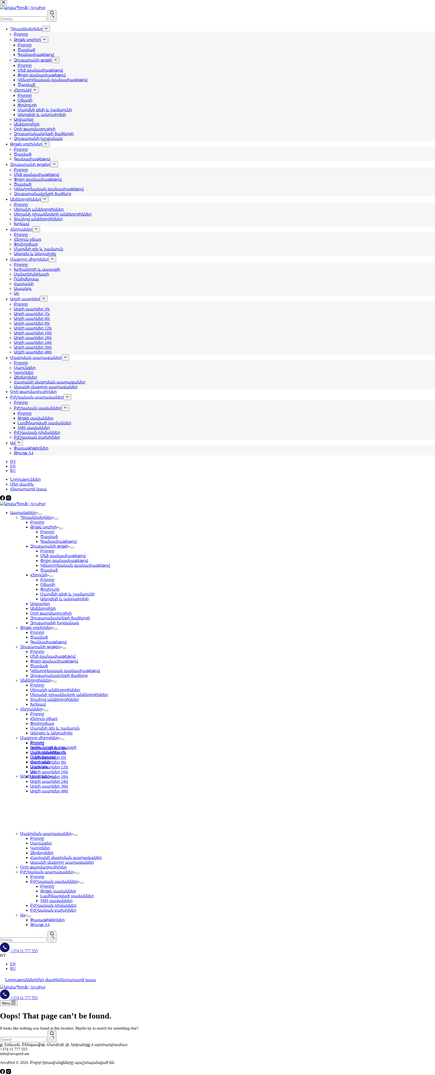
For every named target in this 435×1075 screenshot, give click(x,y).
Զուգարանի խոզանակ (54, 623)
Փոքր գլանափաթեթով (64, 560)
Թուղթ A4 (40, 924)
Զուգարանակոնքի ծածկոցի (60, 618)
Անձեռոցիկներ (35, 680)
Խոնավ (38, 704)
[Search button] (52, 937)
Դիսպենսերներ (36, 517)
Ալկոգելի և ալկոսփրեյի (64, 599)
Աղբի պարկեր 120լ (49, 767)
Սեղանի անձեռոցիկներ (55, 690)
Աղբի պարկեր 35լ (48, 753)
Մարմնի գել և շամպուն (55, 728)
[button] (217, 955)
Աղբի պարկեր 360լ (49, 786)
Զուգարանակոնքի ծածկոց (59, 675)
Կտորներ (40, 848)
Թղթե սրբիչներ (36, 627)
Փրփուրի (49, 589)
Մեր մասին (21, 484)
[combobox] (23, 940)
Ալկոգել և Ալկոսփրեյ (51, 733)
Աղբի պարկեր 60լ (48, 757)
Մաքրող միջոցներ (39, 738)
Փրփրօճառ (42, 723)
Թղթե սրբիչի (43, 527)
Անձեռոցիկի (43, 608)
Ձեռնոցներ (41, 853)
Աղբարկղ (40, 604)
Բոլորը (37, 522)
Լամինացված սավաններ (67, 896)
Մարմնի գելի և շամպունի (67, 594)
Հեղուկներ (31, 709)
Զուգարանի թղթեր (40, 647)
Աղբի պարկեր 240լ (49, 781)
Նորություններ (25, 479)
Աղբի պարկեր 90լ (48, 762)
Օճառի (47, 584)
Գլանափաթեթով (58, 541)
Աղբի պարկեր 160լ (49, 772)
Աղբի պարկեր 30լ (48, 748)
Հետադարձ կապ (28, 489)
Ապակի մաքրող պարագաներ (62, 862)
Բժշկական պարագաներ (47, 872)
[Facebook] (3, 499)
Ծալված (49, 536)
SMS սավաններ (56, 901)
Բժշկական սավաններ (54, 881)
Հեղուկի (38, 575)
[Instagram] (8, 499)
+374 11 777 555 (24, 951)
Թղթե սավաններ (58, 891)
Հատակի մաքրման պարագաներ (66, 857)
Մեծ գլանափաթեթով (63, 556)
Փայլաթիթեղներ (47, 920)
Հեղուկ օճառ (43, 718)
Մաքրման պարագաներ (45, 833)
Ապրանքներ (23, 513)
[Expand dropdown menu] (40, 514)
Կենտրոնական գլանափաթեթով (75, 565)
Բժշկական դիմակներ (53, 905)
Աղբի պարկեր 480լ (49, 791)
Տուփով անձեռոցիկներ (54, 699)
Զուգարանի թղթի (49, 546)
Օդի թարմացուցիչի (51, 613)
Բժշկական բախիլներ (53, 910)
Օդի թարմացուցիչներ (43, 867)
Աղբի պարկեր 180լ (49, 776)
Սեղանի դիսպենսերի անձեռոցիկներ (69, 695)
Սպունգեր (41, 843)
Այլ (22, 915)
